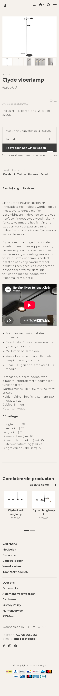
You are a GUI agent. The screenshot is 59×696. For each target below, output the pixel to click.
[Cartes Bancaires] (43, 677)
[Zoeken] (49, 5)
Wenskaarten (11, 566)
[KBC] (43, 672)
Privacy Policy (11, 605)
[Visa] (16, 677)
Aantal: (10, 139)
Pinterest (33, 174)
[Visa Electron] (23, 677)
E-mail (44, 174)
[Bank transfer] (22, 672)
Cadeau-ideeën (12, 560)
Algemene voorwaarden (19, 593)
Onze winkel (10, 588)
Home (6, 74)
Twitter (21, 174)
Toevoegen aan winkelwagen (26, 147)
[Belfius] (36, 672)
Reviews (28, 188)
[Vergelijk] (34, 5)
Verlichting (9, 544)
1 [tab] (27, 530)
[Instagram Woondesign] (9, 646)
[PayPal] (16, 672)
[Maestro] (30, 677)
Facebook (9, 174)
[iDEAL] (9, 672)
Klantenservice (12, 610)
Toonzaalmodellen (15, 572)
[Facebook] (3, 646)
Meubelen (9, 549)
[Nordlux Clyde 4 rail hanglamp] (15, 500)
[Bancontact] (29, 672)
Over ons (8, 582)
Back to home (39, 484)
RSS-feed (8, 616)
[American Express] (36, 677)
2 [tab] (33, 530)
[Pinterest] (15, 646)
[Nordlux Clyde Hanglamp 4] (43, 500)
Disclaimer (9, 599)
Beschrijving (10, 188)
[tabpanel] (29, 36)
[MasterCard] (49, 672)
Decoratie (9, 555)
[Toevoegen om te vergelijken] (55, 101)
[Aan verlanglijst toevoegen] (51, 101)
